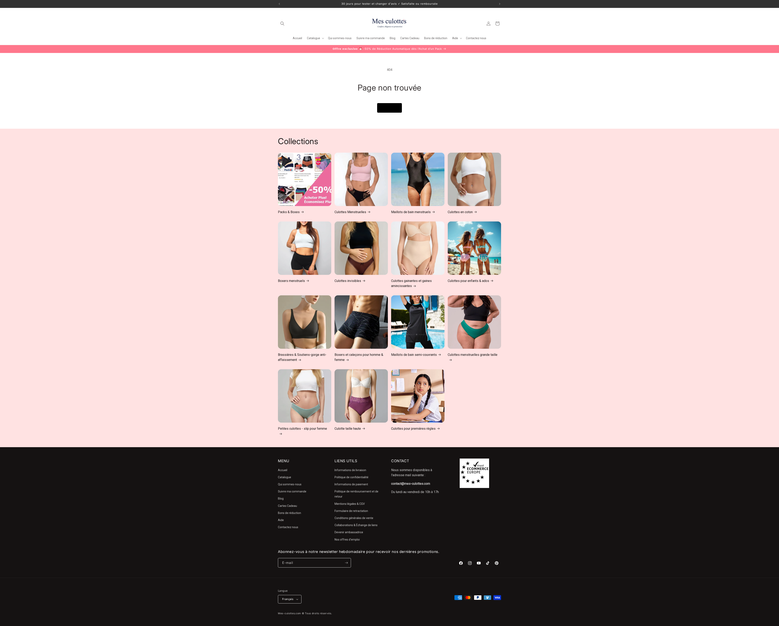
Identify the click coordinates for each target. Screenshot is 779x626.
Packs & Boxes (289, 212)
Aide (281, 520)
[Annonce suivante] (499, 4)
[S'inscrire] (346, 563)
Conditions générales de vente (354, 518)
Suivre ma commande (292, 491)
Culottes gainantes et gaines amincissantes (411, 283)
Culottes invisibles (348, 281)
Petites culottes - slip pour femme (302, 429)
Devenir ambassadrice (349, 532)
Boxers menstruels (291, 281)
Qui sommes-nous (289, 484)
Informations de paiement (351, 484)
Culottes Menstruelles (350, 212)
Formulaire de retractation (351, 511)
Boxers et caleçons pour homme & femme (359, 357)
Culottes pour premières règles (413, 429)
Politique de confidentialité (351, 477)
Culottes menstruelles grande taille (472, 355)
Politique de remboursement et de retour (356, 494)
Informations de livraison (350, 470)
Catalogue (284, 477)
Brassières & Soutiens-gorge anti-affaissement (302, 357)
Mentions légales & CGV (350, 503)
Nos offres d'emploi (347, 539)
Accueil (282, 470)
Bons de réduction (289, 513)
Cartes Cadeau (287, 505)
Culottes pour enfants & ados (468, 281)
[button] (282, 23)
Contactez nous (288, 527)
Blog (281, 498)
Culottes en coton (460, 212)
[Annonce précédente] (279, 4)
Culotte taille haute (348, 429)
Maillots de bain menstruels (411, 212)
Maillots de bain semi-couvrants (414, 355)
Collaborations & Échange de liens (356, 525)
